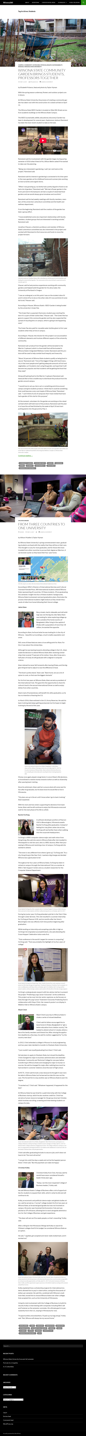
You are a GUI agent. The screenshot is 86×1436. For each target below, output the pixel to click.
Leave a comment (47, 82)
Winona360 (8, 2)
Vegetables (51, 465)
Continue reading (25, 456)
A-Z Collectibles (8, 1367)
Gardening (59, 463)
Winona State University (33, 66)
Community (28, 65)
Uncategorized (23, 520)
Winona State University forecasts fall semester (18, 1359)
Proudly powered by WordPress (12, 1433)
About (27, 2)
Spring (22, 465)
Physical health (46, 65)
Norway (52, 1328)
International (24, 1328)
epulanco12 (34, 82)
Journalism (61, 2)
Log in (5, 1412)
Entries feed (7, 1416)
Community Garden (26, 463)
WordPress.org (8, 1424)
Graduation (50, 1325)
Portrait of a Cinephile (10, 1363)
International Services (39, 1328)
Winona (21, 66)
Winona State (48, 1330)
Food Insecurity (40, 463)
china (32, 1325)
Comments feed (8, 1420)
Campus (21, 65)
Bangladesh (24, 1325)
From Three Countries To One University (41, 526)
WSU (39, 1333)
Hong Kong (60, 1325)
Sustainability (57, 65)
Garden (50, 463)
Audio (22, 532)
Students (30, 465)
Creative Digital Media (48, 2)
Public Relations (74, 2)
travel (31, 1330)
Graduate (40, 1325)
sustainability (40, 465)
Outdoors (36, 65)
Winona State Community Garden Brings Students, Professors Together (41, 74)
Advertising (35, 2)
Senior (59, 1328)
